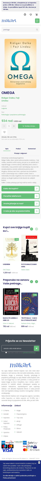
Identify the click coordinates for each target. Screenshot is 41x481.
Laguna (4, 108)
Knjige (18, 410)
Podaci (18, 149)
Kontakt (6, 414)
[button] (31, 229)
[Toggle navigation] (37, 20)
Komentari (32, 149)
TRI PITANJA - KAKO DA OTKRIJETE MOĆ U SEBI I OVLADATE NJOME (29, 319)
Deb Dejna (6, 270)
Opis (6, 149)
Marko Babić (25, 270)
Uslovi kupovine (6, 422)
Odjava (5, 436)
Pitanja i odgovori (20, 153)
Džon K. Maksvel (8, 323)
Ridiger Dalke (8, 97)
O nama (6, 410)
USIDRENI (6, 264)
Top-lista (20, 418)
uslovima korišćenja (29, 353)
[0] (37, 15)
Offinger (19, 425)
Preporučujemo (22, 414)
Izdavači (19, 432)
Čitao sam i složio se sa (21, 353)
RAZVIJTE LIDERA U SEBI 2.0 (10, 319)
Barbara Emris (25, 323)
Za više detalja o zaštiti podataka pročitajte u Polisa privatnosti (19, 477)
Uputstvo (6, 432)
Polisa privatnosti (6, 428)
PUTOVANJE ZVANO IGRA (29, 265)
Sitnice (19, 428)
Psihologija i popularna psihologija (13, 115)
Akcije (18, 421)
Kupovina (6, 418)
